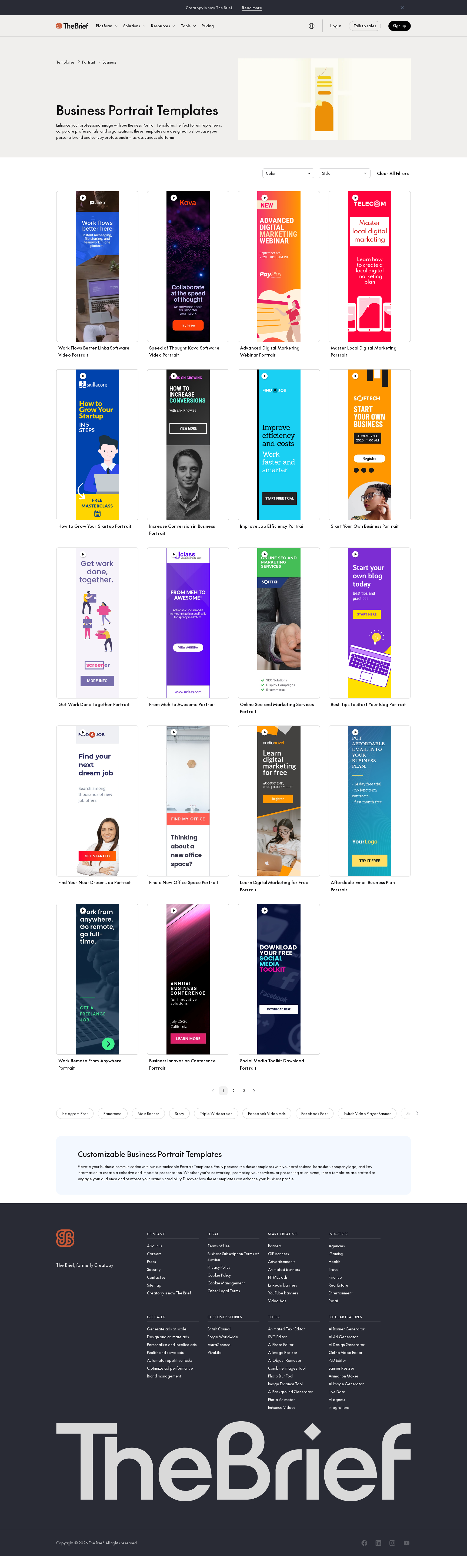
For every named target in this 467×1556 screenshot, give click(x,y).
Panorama (113, 1113)
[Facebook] (364, 1543)
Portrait (88, 62)
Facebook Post (314, 1113)
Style (326, 173)
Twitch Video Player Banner (367, 1113)
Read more (252, 7)
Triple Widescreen (216, 1113)
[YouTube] (406, 1543)
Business (109, 62)
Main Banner (148, 1113)
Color (271, 173)
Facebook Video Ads (267, 1113)
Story (179, 1113)
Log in (335, 25)
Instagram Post (75, 1113)
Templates (65, 62)
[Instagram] (392, 1543)
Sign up (399, 25)
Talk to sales (364, 25)
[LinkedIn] (378, 1543)
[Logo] (65, 1238)
